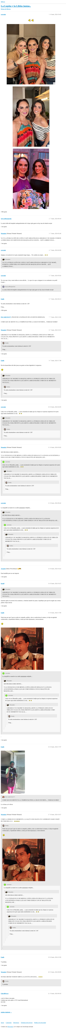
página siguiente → (6, 1012)
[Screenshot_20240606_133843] (31, 116)
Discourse (10, 1026)
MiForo (3, 2)
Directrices (16, 1022)
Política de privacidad (40, 1022)
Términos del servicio (26, 1022)
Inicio (2, 1022)
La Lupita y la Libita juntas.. (16, 6)
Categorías (9, 1022)
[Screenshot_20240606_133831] (31, 54)
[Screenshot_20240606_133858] (31, 179)
